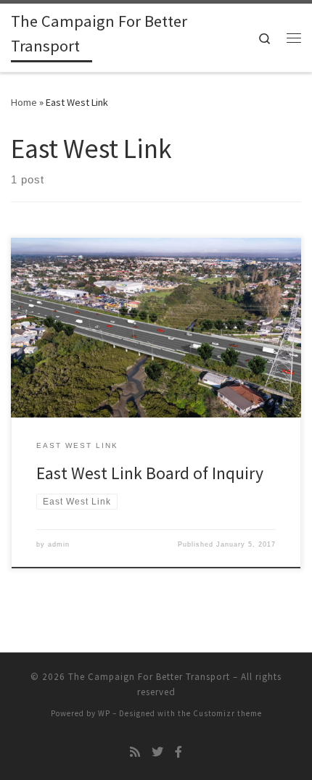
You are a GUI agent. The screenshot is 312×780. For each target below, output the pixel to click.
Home (24, 102)
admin (59, 544)
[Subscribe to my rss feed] (135, 752)
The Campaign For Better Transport (149, 677)
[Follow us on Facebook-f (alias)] (178, 752)
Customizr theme (227, 713)
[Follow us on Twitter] (157, 752)
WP (104, 713)
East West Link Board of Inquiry (149, 473)
